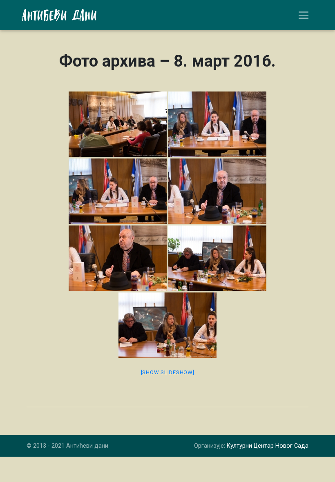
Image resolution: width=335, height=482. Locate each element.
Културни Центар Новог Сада (267, 445)
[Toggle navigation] (304, 15)
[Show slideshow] (167, 372)
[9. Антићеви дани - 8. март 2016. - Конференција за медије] (118, 124)
